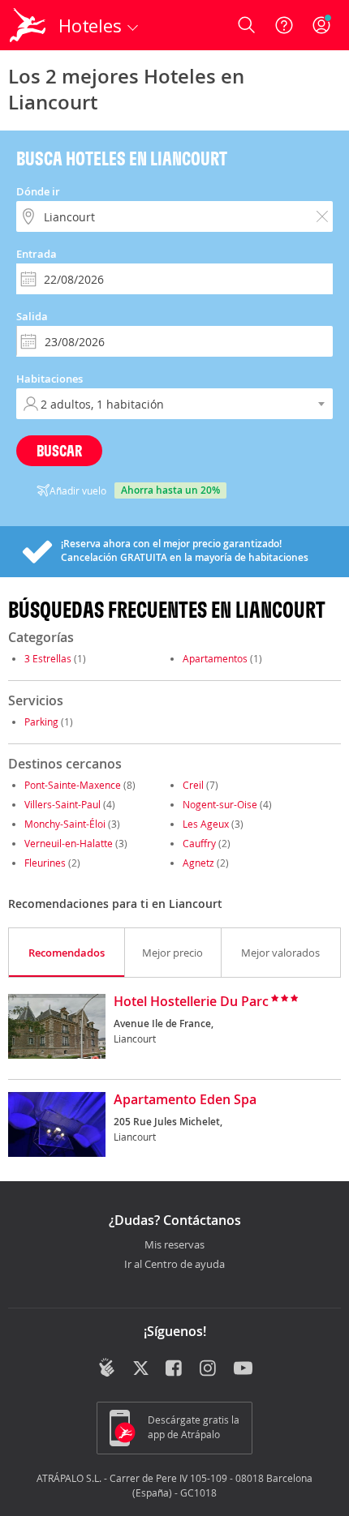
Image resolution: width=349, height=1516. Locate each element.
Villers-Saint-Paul (62, 804)
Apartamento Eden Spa (185, 1100)
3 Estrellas (47, 658)
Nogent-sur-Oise (220, 804)
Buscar (59, 450)
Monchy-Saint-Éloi (65, 823)
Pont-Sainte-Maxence (72, 784)
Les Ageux (206, 823)
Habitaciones (49, 378)
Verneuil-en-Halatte (68, 843)
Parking (41, 721)
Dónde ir (38, 191)
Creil (193, 784)
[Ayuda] (284, 25)
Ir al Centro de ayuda (174, 1264)
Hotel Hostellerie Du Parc (191, 1002)
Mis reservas (174, 1245)
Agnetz (198, 862)
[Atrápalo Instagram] (209, 1369)
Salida (32, 316)
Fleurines (45, 862)
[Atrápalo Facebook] (175, 1369)
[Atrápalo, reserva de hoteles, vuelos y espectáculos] (27, 25)
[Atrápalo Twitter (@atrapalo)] (140, 1369)
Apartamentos (215, 658)
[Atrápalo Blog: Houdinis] (106, 1368)
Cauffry (199, 843)
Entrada (36, 253)
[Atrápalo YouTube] (243, 1369)
